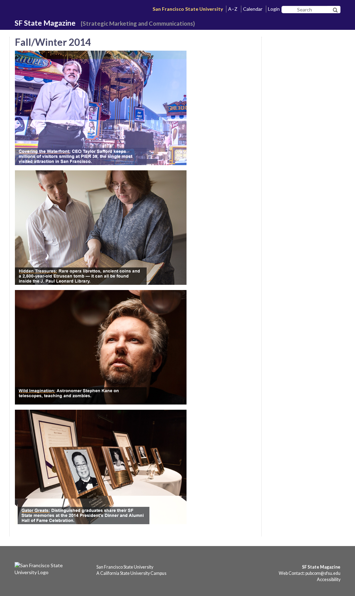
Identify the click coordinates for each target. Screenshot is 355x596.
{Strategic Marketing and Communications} (138, 23)
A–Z (232, 9)
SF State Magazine (45, 22)
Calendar (252, 9)
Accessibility (328, 579)
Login (274, 9)
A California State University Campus (131, 573)
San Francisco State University (188, 9)
